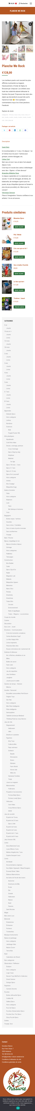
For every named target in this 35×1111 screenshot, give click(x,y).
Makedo (8, 579)
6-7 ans (6, 392)
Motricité (7, 919)
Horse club (13, 770)
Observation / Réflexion (11, 963)
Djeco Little (11, 824)
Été (9, 890)
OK (18, 1108)
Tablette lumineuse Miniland (15, 716)
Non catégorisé (9, 960)
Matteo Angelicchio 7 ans (14, 852)
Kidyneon (9, 500)
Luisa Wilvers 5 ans (12, 849)
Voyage (8, 535)
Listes (6, 843)
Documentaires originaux (14, 865)
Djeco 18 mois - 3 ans (13, 465)
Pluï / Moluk (17, 235)
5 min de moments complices (15, 633)
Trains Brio (9, 601)
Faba (7, 493)
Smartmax (9, 598)
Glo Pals (9, 700)
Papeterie (7, 986)
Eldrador (12, 763)
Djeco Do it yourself (12, 474)
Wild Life (13, 773)
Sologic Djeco (10, 982)
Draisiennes (10, 922)
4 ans (22, 115)
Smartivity (9, 595)
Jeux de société (9, 814)
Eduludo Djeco (10, 414)
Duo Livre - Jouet (9, 627)
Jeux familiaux (10, 674)
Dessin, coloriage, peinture (14, 446)
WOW (10, 811)
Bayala (12, 754)
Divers (12, 760)
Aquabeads (10, 439)
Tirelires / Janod (19, 298)
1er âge (12, 462)
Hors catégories (11, 550)
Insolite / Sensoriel (10, 690)
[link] (5, 147)
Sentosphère (10, 712)
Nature (10, 900)
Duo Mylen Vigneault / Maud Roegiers (18, 868)
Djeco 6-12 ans (11, 471)
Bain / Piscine (8, 538)
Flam (9, 506)
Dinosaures (13, 757)
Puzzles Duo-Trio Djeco (13, 1014)
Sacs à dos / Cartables (13, 525)
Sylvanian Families (14, 776)
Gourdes (9, 522)
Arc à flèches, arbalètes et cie (15, 655)
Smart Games (10, 979)
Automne (11, 881)
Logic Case (10, 973)
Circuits (10, 604)
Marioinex (9, 585)
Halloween (11, 728)
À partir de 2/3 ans (12, 820)
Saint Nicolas (10, 909)
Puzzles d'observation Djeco (15, 1011)
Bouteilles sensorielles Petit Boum (17, 693)
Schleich (11, 751)
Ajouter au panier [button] (19, 227)
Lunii (7, 503)
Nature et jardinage (10, 938)
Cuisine (6, 620)
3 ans (19, 115)
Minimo (8, 687)
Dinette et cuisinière (12, 735)
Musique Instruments (11, 935)
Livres (8, 338)
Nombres (9, 423)
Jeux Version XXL (10, 839)
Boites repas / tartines (13, 519)
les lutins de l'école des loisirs (15, 878)
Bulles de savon (11, 662)
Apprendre (7, 411)
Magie (6, 912)
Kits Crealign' (10, 484)
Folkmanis (11, 789)
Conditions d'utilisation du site (11, 1059)
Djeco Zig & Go (11, 569)
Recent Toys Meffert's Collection (16, 976)
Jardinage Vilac (11, 944)
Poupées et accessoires (14, 792)
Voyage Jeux (8, 1024)
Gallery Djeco (10, 1001)
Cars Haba (11, 805)
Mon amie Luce (9, 916)
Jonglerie (9, 677)
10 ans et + (8, 331)
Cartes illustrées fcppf (13, 636)
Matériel (10, 458)
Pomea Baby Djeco (14, 795)
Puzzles (6, 992)
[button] (30, 24)
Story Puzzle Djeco (12, 1017)
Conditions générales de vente (11, 1062)
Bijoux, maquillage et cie (12, 541)
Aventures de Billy (14, 884)
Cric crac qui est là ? (20, 248)
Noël (9, 903)
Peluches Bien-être (12, 646)
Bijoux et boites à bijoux (13, 544)
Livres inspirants (11, 643)
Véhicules (9, 801)
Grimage (9, 547)
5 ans (26, 115)
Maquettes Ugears (12, 582)
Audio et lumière (9, 490)
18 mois (11, 115)
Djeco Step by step (14, 452)
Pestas (8, 592)
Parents (10, 906)
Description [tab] (6, 141)
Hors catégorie (11, 417)
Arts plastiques (9, 436)
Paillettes (9, 554)
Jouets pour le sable (12, 681)
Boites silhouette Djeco (13, 995)
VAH (9, 731)
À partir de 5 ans (11, 830)
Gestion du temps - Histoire (13, 684)
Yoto (7, 512)
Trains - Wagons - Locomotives (18, 614)
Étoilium (8, 966)
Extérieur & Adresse (10, 652)
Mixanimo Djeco (19, 218)
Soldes (6, 1020)
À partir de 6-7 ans (12, 833)
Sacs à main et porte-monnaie (16, 528)
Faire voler (9, 665)
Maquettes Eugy (11, 487)
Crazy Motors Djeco (14, 808)
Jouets (6, 117)
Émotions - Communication (13, 630)
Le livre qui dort (19, 282)
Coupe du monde (9, 617)
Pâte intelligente (11, 709)
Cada (8, 566)
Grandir (10, 893)
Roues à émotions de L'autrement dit (18, 649)
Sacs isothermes (11, 531)
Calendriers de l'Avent (13, 957)
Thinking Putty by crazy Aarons (16, 719)
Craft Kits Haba (11, 442)
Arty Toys (11, 741)
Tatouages (9, 557)
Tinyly (10, 779)
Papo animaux (12, 747)
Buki (9, 430)
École (10, 887)
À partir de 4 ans (11, 827)
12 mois (7, 341)
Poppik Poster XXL (14, 433)
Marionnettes (10, 785)
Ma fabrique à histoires (15, 509)
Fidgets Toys (10, 697)
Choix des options (19, 307)
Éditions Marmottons (13, 874)
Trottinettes (10, 932)
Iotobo (8, 481)
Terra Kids (9, 951)
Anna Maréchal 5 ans (13, 846)
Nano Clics (9, 589)
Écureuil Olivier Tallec (13, 871)
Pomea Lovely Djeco (14, 798)
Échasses (9, 925)
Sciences (9, 427)
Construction (8, 560)
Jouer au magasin (12, 782)
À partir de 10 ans (12, 817)
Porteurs (9, 928)
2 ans (15, 115)
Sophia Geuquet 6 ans (13, 855)
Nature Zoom (10, 947)
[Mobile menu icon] (31, 3)
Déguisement (10, 725)
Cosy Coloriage (13, 449)
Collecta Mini (12, 744)
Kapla (8, 573)
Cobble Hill (9, 998)
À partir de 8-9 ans (12, 836)
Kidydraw (11, 455)
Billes (8, 658)
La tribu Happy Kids (12, 639)
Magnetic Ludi (10, 576)
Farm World (14, 766)
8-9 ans (6, 401)
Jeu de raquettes (11, 671)
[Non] (33, 1104)
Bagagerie (7, 515)
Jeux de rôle (8, 722)
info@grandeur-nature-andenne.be (13, 1057)
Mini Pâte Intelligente (12, 706)
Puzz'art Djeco (11, 1008)
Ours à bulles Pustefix (21, 265)
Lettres (8, 420)
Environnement (13, 608)
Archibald (9, 862)
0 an (5, 325)
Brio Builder (10, 563)
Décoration (7, 623)
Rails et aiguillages (14, 611)
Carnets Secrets (11, 989)
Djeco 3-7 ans (10, 468)
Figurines (9, 738)
